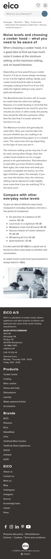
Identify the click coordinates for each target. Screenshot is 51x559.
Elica (5, 427)
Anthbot (7, 454)
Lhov (5, 436)
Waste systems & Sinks (14, 401)
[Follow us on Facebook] (5, 526)
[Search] (45, 14)
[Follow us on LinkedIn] (17, 526)
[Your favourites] (38, 5)
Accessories (9, 406)
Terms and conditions (34, 537)
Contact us (8, 476)
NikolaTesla (8, 432)
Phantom (7, 423)
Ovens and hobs (11, 388)
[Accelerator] (15, 5)
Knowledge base (11, 503)
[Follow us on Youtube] (28, 526)
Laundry (7, 397)
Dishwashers (9, 392)
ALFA (6, 459)
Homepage (7, 22)
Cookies (18, 537)
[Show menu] (45, 5)
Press (6, 512)
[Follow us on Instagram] (11, 526)
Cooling (7, 379)
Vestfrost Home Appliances (16, 445)
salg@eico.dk (9, 348)
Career (6, 508)
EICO (5, 418)
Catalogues (9, 489)
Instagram (8, 494)
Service (7, 499)
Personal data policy (13, 534)
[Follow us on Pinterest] (22, 526)
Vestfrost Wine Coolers (14, 441)
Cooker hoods (10, 374)
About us (7, 471)
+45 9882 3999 (10, 345)
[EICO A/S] (25, 546)
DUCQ (6, 450)
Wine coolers (9, 383)
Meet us (7, 480)
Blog (5, 485)
